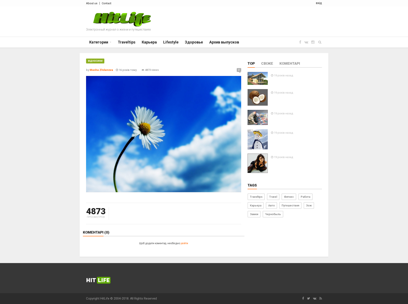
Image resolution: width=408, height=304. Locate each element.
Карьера (255, 205)
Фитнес (289, 196)
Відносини (95, 61)
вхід (319, 3)
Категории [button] (98, 42)
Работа (305, 196)
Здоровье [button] (194, 42)
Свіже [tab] (267, 63)
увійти (184, 243)
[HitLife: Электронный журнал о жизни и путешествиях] (122, 19)
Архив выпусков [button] (224, 42)
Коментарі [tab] (289, 63)
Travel (273, 196)
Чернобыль (273, 214)
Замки (254, 214)
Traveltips (256, 196)
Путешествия (290, 205)
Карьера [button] (149, 42)
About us (91, 3)
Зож (309, 205)
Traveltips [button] (126, 42)
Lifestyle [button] (170, 42)
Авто (271, 205)
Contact (106, 3)
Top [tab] (251, 63)
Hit (98, 280)
